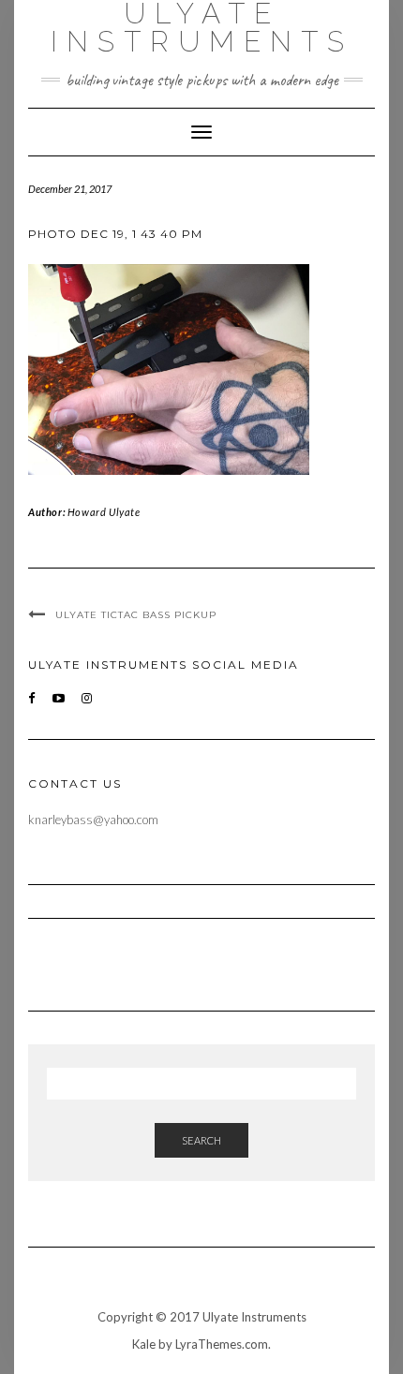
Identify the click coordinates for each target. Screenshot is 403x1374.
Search (201, 1140)
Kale (144, 1344)
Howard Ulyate (104, 512)
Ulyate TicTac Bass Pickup (135, 615)
